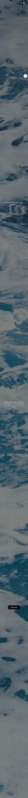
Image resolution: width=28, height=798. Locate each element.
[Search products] (25, 76)
